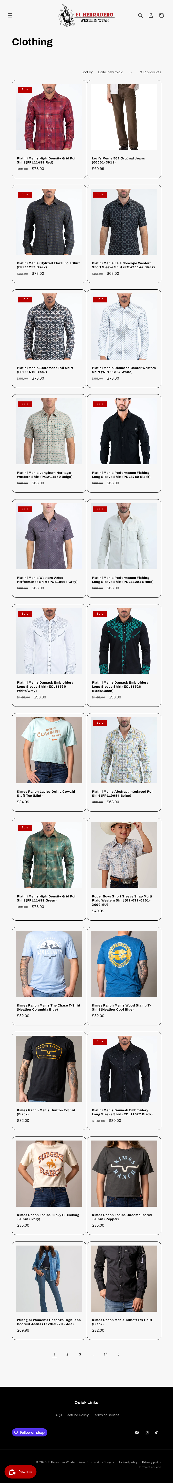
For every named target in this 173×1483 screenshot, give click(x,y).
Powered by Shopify (100, 1462)
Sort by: (87, 72)
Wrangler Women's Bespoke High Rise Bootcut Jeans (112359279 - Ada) (49, 1322)
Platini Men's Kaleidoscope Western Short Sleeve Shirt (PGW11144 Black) (123, 265)
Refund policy (128, 1462)
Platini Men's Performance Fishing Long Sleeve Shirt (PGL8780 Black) (121, 475)
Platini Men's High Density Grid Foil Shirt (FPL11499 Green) (47, 898)
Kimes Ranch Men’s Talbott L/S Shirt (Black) (122, 1322)
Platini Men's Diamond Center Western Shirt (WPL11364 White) (124, 370)
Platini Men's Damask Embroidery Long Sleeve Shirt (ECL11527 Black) (122, 1112)
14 (105, 1354)
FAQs (57, 1415)
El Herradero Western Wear (67, 1462)
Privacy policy (151, 1462)
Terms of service (150, 1467)
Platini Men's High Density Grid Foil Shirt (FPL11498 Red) (47, 160)
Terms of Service (106, 1415)
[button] (10, 15)
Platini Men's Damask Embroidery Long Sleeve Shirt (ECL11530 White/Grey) (45, 687)
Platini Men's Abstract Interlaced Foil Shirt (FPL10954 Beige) (123, 793)
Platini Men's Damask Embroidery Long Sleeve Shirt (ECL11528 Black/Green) (120, 687)
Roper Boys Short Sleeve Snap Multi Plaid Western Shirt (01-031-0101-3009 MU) (122, 900)
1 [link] (54, 1354)
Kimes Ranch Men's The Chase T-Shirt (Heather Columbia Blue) (48, 1007)
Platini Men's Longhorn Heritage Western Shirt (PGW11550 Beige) (45, 475)
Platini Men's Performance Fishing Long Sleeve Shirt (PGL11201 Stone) (122, 580)
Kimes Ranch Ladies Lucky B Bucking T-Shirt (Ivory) (48, 1217)
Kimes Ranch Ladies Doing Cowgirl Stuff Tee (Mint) (46, 793)
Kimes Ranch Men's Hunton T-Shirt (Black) (46, 1112)
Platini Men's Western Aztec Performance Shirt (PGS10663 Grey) (47, 580)
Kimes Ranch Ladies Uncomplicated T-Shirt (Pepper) (122, 1217)
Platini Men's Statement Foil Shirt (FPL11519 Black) (45, 370)
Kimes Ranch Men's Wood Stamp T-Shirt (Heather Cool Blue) (121, 1007)
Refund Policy (78, 1415)
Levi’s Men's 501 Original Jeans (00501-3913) (118, 160)
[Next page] (118, 1354)
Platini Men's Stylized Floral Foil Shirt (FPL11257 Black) (48, 265)
